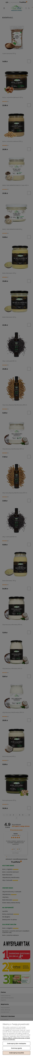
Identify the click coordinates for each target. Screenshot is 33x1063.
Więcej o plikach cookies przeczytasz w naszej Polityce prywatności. (16, 1038)
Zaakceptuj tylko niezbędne (16, 1044)
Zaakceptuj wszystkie (16, 1053)
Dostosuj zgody (16, 1048)
